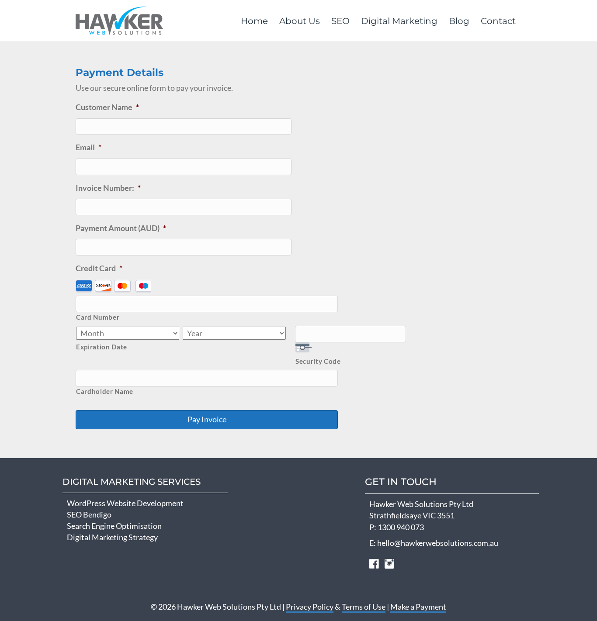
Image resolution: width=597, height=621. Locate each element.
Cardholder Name (104, 391)
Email (88, 147)
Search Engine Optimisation (114, 526)
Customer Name (107, 107)
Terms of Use (363, 606)
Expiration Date (101, 347)
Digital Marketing (399, 21)
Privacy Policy (309, 606)
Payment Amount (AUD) (121, 228)
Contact (498, 21)
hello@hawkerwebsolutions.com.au (437, 543)
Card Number (97, 317)
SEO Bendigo (89, 514)
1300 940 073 (401, 527)
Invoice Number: (108, 188)
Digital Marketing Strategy (112, 537)
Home (254, 21)
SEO (340, 21)
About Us (299, 21)
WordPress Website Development (125, 503)
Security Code (318, 361)
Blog (459, 21)
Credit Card (99, 268)
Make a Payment (418, 606)
